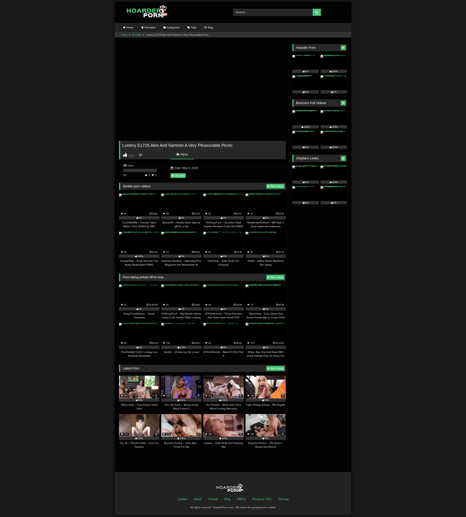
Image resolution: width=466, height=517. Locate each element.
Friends (213, 499)
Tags (193, 27)
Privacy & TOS (261, 499)
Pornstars (150, 27)
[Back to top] (455, 506)
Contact (182, 499)
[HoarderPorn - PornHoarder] (149, 12)
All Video (136, 34)
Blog (210, 27)
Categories (173, 27)
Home (130, 27)
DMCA (241, 499)
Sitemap (283, 499)
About (184, 154)
